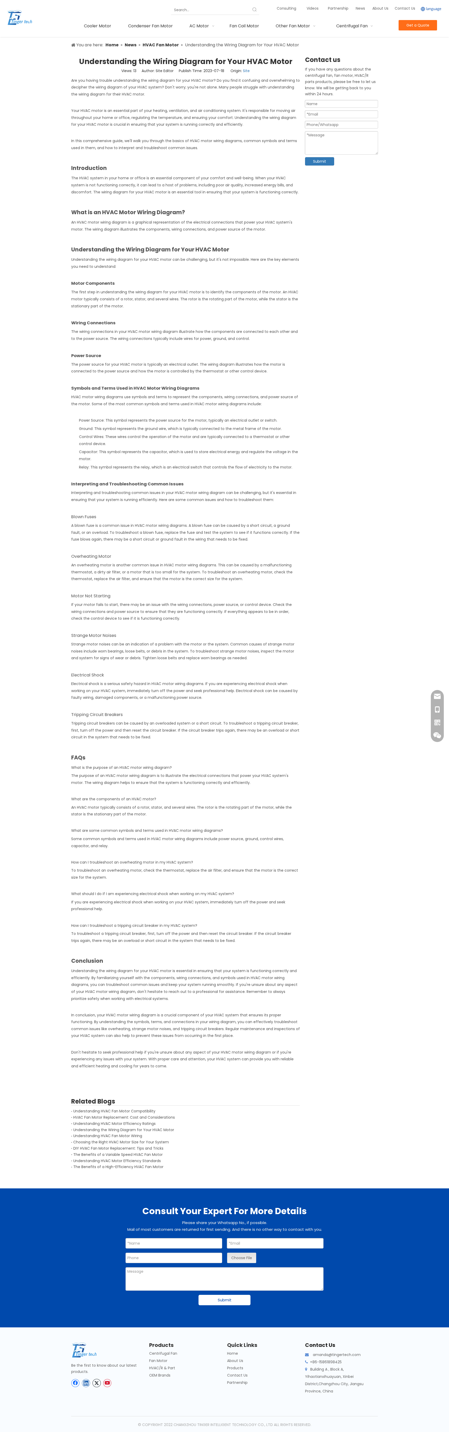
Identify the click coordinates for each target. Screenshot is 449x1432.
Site (246, 70)
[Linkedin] (86, 1383)
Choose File (241, 1257)
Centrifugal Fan (163, 1353)
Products (235, 1368)
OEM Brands (159, 1375)
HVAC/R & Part (162, 1368)
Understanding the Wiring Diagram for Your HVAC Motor (123, 1129)
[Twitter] (97, 1383)
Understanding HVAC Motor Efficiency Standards (117, 1160)
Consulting (286, 8)
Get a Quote (417, 25)
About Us (380, 8)
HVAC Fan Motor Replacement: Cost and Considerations (124, 1117)
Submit (319, 161)
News (361, 8)
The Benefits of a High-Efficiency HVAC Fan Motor (118, 1166)
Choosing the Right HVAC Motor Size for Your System (121, 1142)
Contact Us (405, 8)
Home (232, 1353)
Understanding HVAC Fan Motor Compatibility (114, 1111)
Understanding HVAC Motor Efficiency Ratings (114, 1123)
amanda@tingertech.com (337, 1354)
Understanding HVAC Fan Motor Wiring (107, 1135)
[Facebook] (75, 1383)
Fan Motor (158, 1360)
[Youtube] (107, 1383)
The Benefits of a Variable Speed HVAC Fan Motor (118, 1154)
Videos (313, 8)
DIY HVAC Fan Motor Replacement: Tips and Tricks (118, 1148)
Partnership (338, 8)
